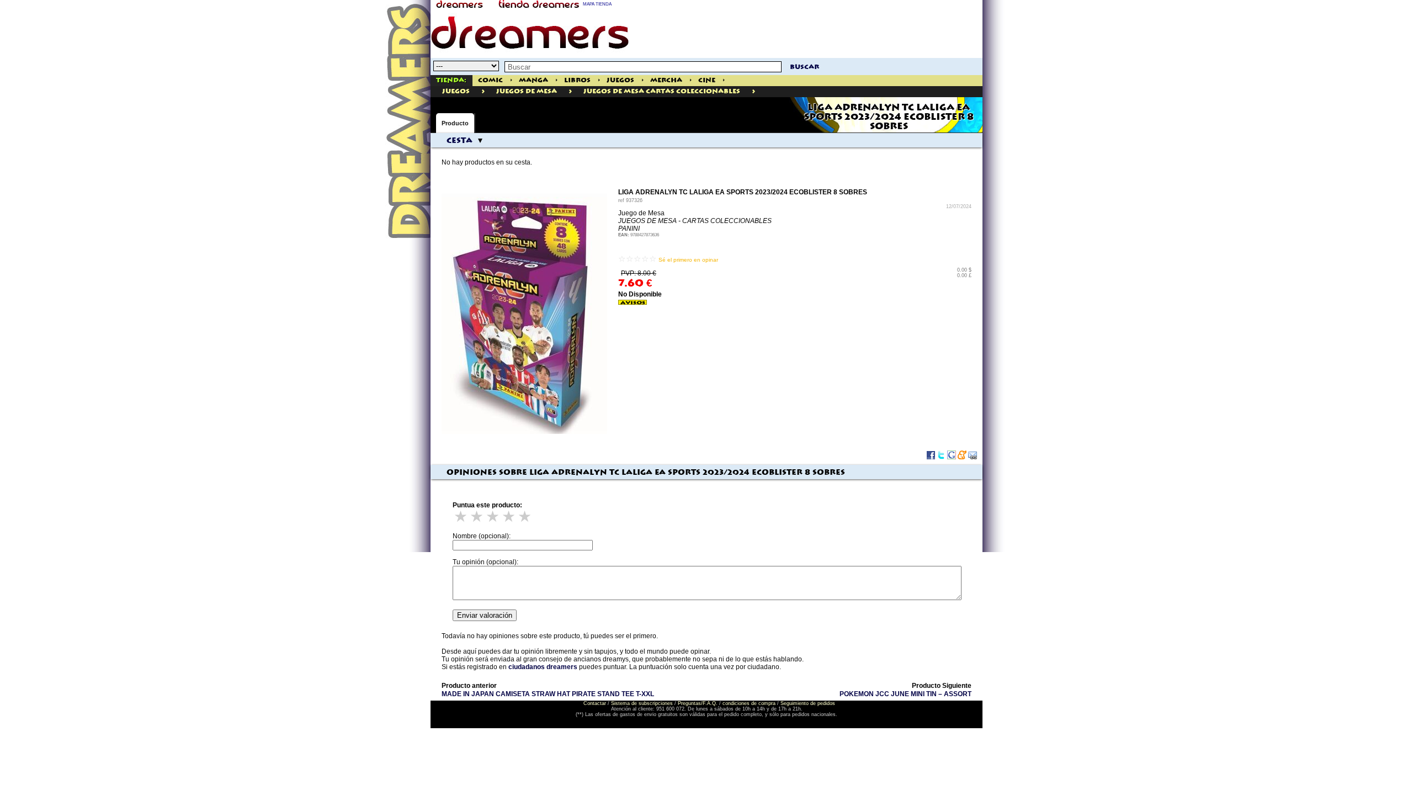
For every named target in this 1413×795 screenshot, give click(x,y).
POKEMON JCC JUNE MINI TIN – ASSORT (905, 694)
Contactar (594, 703)
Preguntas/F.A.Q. (698, 703)
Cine (706, 80)
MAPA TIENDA (597, 4)
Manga (533, 80)
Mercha (666, 80)
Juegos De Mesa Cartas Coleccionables (661, 91)
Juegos (620, 80)
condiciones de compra (749, 703)
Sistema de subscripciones (642, 703)
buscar (804, 67)
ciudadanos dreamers (542, 667)
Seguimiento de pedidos (807, 703)
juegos (456, 91)
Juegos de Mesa (526, 91)
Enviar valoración (484, 615)
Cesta (459, 140)
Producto (455, 123)
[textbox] (643, 66)
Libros (577, 80)
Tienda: (451, 80)
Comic (490, 80)
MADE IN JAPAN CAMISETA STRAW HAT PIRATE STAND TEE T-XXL (548, 694)
